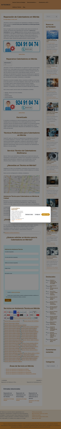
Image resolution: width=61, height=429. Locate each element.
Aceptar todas (45, 214)
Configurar (37, 214)
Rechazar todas (29, 214)
